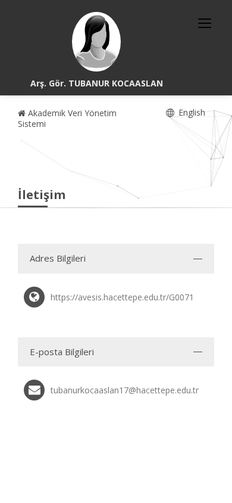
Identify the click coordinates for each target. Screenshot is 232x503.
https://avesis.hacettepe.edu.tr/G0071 (122, 297)
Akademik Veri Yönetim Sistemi (67, 118)
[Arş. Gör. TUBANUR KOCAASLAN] (96, 42)
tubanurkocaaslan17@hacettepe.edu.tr (125, 390)
